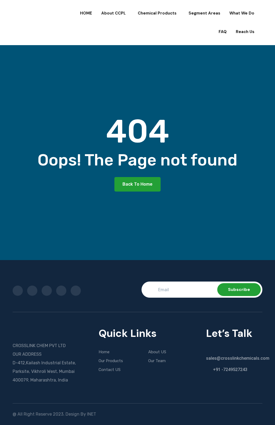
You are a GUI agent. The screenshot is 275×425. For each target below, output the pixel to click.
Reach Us (245, 31)
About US (157, 352)
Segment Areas (204, 13)
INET (91, 414)
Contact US (110, 369)
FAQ (223, 31)
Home (104, 352)
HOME (86, 13)
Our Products (111, 360)
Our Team (157, 360)
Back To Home (137, 184)
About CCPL (113, 13)
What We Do (241, 13)
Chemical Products (157, 13)
